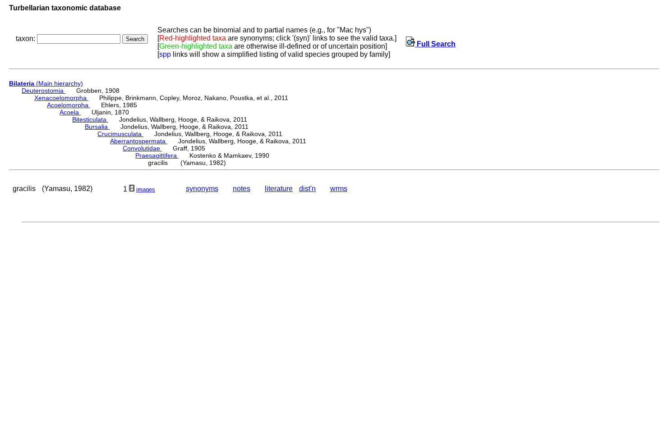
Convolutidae (142, 148)
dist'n (307, 188)
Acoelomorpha (68, 105)
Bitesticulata (90, 119)
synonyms (202, 188)
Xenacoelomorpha (61, 97)
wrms (338, 188)
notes (241, 188)
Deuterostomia (43, 90)
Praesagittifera (157, 155)
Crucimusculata (120, 133)
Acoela (70, 112)
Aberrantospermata (138, 141)
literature (279, 188)
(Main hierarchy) (46, 83)
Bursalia (97, 126)
